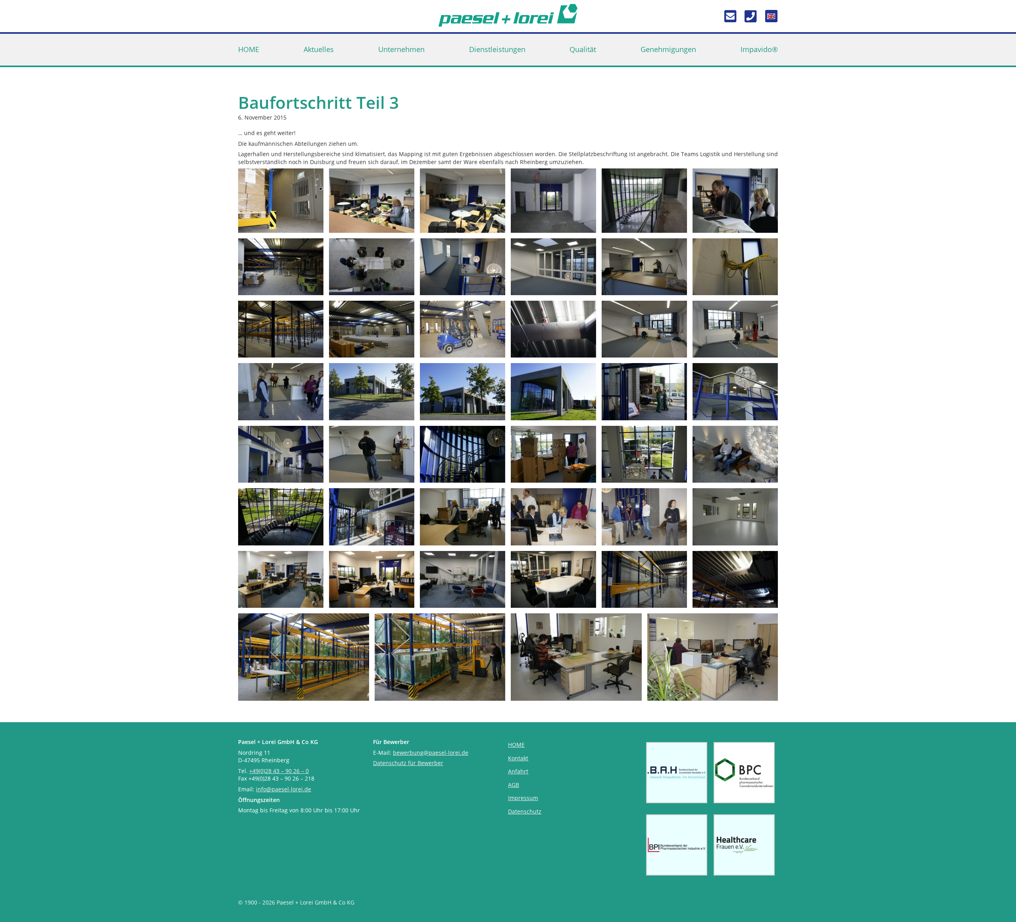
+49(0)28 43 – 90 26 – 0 (279, 771)
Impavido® (759, 49)
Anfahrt (518, 771)
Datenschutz (524, 811)
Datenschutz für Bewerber (408, 763)
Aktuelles (319, 49)
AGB (513, 785)
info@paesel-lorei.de (283, 789)
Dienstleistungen (497, 49)
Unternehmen (401, 49)
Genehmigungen (668, 49)
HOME (248, 49)
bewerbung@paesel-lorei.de (430, 752)
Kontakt (518, 758)
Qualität (583, 49)
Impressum (523, 798)
